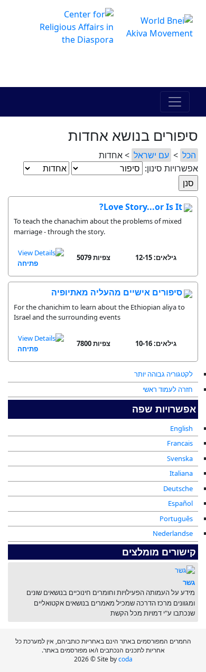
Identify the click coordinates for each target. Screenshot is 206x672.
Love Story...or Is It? (140, 207)
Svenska (180, 458)
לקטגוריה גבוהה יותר (163, 374)
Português (176, 518)
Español (180, 503)
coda (125, 659)
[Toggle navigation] (175, 101)
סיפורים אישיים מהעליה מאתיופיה (116, 292)
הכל (189, 155)
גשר (189, 582)
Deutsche (178, 488)
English (181, 428)
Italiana (181, 473)
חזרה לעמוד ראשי (168, 389)
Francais (180, 443)
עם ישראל (151, 155)
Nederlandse (173, 533)
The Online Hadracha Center (103, 66)
